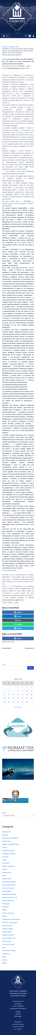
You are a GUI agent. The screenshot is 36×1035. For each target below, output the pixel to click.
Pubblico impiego (7, 928)
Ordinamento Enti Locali (9, 897)
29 (18, 702)
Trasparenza (6, 953)
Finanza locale (6, 878)
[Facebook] (29, 36)
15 (18, 694)
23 (22, 698)
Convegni (5, 857)
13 (9, 694)
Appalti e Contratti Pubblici (10, 844)
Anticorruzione (6, 841)
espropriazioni (6, 872)
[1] (16, 137)
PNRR (4, 910)
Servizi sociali (6, 941)
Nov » (20, 707)
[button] (26, 36)
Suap (4, 947)
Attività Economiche (8, 850)
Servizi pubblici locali (8, 938)
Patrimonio (5, 907)
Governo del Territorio (9, 885)
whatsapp (19, 624)
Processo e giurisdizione (9, 922)
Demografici (6, 863)
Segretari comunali (8, 935)
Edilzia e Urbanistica (8, 866)
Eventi (4, 875)
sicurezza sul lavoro (8, 944)
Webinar (4, 960)
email (19, 620)
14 (13, 694)
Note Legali (18, 1016)
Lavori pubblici (6, 891)
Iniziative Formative (8, 888)
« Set (15, 707)
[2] (27, 164)
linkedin (19, 616)
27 (9, 702)
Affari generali (6, 832)
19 (4, 698)
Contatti (18, 1011)
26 (4, 702)
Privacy (4, 916)
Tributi (4, 957)
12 (4, 694)
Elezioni (4, 869)
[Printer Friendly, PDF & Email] (10, 602)
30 (22, 702)
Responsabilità (7, 932)
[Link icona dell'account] (33, 36)
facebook (19, 612)
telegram (19, 628)
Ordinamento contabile (9, 894)
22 (18, 698)
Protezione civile (7, 925)
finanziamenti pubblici (9, 882)
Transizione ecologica (9, 950)
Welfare (4, 963)
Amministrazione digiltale (10, 838)
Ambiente (5, 835)
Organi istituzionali (8, 900)
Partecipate (5, 903)
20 (9, 698)
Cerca (4, 664)
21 (13, 698)
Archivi (4, 813)
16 (22, 694)
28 (13, 702)
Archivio (4, 847)
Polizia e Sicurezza (8, 913)
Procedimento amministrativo (11, 919)
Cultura (4, 860)
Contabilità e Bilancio (8, 853)
